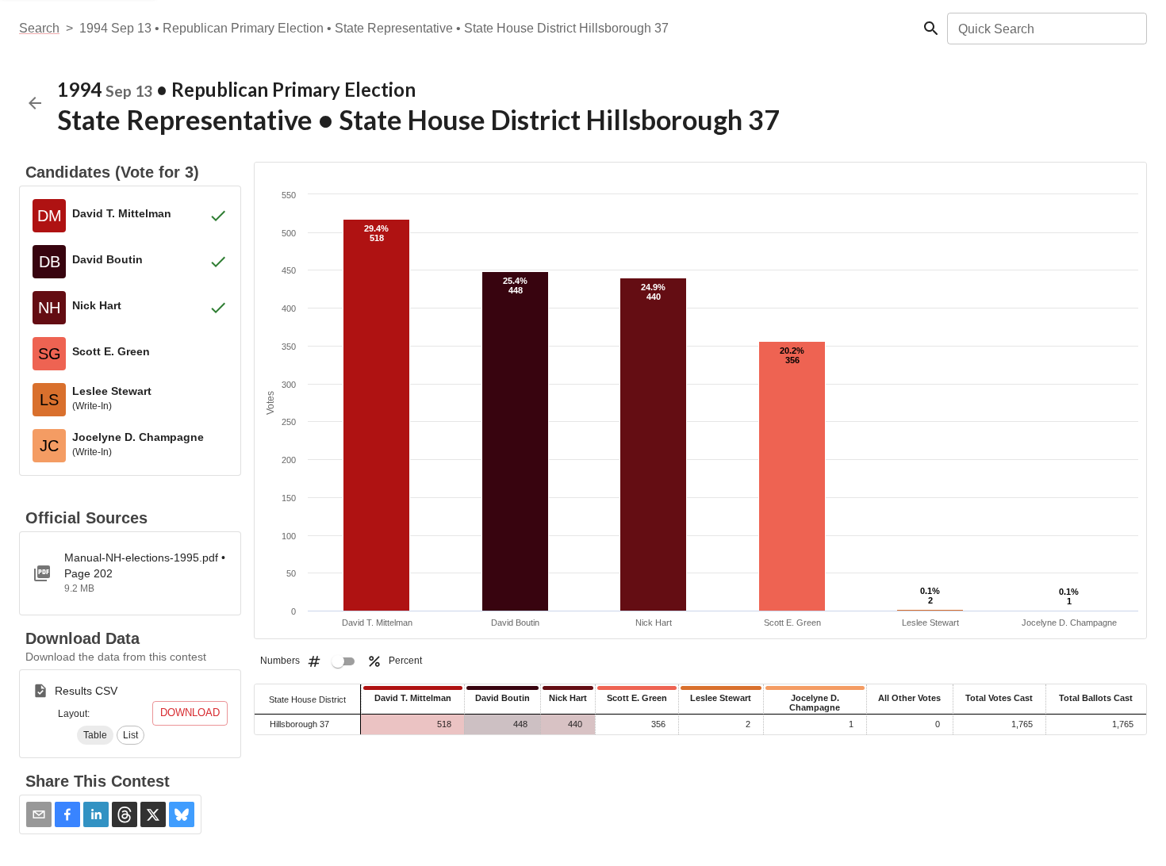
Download (190, 712)
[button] (95, 735)
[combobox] (1046, 28)
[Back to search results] (35, 103)
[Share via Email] (39, 814)
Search (39, 28)
